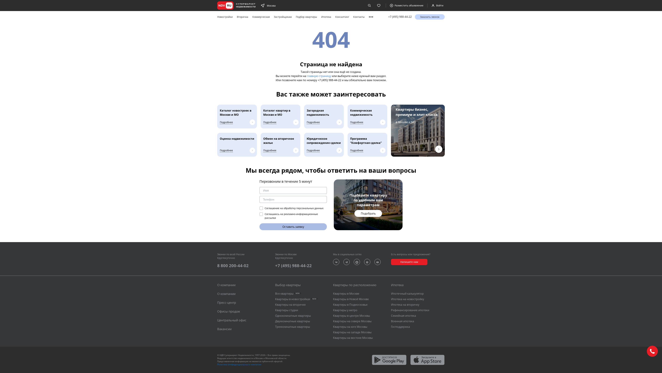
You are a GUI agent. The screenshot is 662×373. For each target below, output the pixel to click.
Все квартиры (287, 293)
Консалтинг (342, 16)
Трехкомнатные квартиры (292, 327)
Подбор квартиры (306, 16)
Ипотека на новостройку (407, 299)
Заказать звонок (429, 16)
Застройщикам (283, 16)
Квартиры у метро (345, 310)
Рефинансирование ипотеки (410, 310)
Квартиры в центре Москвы (351, 316)
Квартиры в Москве (346, 293)
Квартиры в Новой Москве (351, 299)
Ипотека (326, 16)
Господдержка (400, 327)
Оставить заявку (293, 227)
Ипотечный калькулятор (407, 293)
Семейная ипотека (403, 316)
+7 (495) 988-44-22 (400, 17)
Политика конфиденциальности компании (239, 364)
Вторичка (242, 16)
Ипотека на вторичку (405, 305)
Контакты (359, 16)
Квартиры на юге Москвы (350, 327)
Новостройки (225, 16)
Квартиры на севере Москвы (352, 321)
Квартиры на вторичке (290, 305)
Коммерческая (261, 16)
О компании (226, 294)
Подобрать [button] (368, 213)
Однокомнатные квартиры (293, 316)
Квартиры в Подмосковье (350, 305)
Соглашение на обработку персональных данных (294, 208)
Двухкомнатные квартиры (292, 321)
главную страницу (319, 76)
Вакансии (224, 329)
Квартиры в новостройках (295, 299)
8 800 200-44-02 (233, 265)
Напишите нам (409, 262)
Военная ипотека (402, 321)
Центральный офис (231, 320)
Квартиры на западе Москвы (352, 332)
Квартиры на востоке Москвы (353, 338)
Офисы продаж (228, 311)
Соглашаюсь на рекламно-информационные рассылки (291, 215)
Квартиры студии (286, 310)
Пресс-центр (226, 302)
